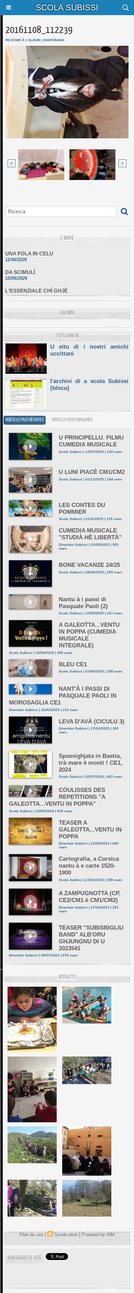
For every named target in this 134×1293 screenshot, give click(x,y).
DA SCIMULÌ (20, 268)
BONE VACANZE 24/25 (89, 565)
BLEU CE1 (73, 664)
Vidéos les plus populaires (72, 420)
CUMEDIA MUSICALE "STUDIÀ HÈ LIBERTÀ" (90, 534)
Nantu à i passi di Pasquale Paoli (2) (83, 603)
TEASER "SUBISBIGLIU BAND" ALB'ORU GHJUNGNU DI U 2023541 (91, 938)
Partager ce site (24, 1258)
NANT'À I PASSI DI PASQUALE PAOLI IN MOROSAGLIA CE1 (62, 696)
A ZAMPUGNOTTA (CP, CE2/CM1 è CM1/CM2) (90, 896)
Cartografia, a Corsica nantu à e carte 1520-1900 (89, 866)
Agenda (67, 313)
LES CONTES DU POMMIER (82, 508)
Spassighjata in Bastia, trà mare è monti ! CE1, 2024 (90, 763)
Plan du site (31, 1234)
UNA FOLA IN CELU (29, 249)
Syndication (66, 1234)
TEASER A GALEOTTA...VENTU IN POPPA (90, 829)
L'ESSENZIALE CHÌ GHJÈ (36, 286)
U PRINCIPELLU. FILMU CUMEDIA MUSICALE (91, 441)
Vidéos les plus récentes (24, 420)
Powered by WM (98, 1234)
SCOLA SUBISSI (67, 7)
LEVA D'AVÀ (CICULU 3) (91, 721)
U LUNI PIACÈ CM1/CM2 (92, 472)
